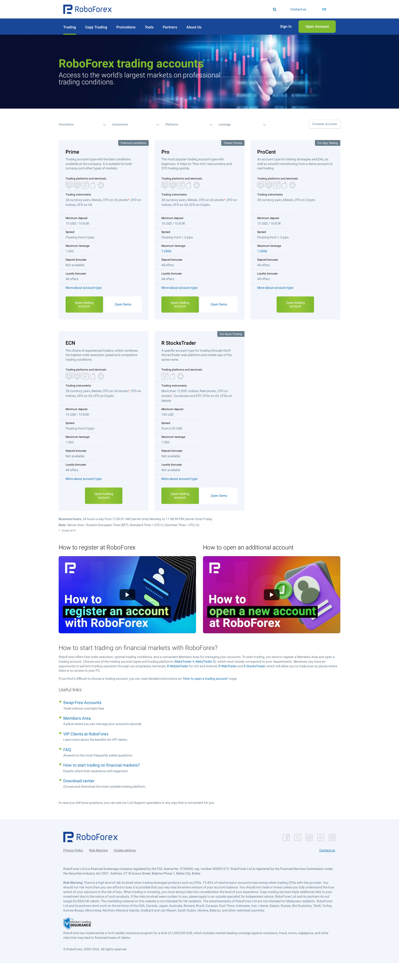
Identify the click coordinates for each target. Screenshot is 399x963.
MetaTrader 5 (205, 661)
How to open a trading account (205, 678)
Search (202, 9)
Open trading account (84, 304)
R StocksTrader (254, 666)
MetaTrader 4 (184, 661)
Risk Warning (98, 850)
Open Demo (123, 304)
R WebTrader (227, 666)
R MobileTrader (177, 666)
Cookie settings (125, 850)
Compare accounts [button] (324, 124)
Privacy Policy (73, 850)
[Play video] (127, 594)
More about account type (84, 288)
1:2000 (166, 251)
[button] (87, 9)
